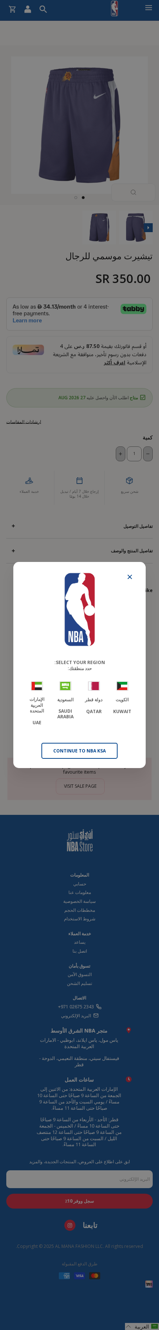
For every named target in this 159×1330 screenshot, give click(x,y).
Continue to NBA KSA (79, 751)
